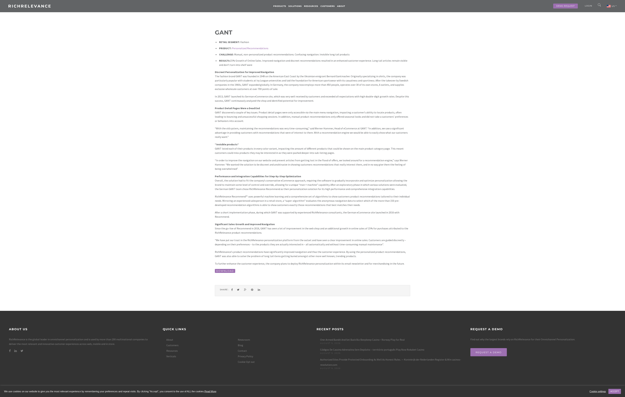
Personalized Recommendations (250, 48)
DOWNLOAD (225, 270)
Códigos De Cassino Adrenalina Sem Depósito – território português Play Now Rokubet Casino (372, 349)
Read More (210, 391)
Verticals (171, 356)
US (613, 6)
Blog (240, 345)
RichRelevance (29, 6)
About (341, 6)
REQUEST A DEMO (489, 352)
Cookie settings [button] (598, 391)
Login (588, 6)
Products (279, 6)
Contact (242, 350)
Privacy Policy (245, 356)
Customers (327, 6)
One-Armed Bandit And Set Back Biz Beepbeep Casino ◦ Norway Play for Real (362, 339)
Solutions (295, 6)
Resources (311, 6)
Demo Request (565, 6)
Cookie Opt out (246, 361)
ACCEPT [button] (614, 391)
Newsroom (244, 339)
